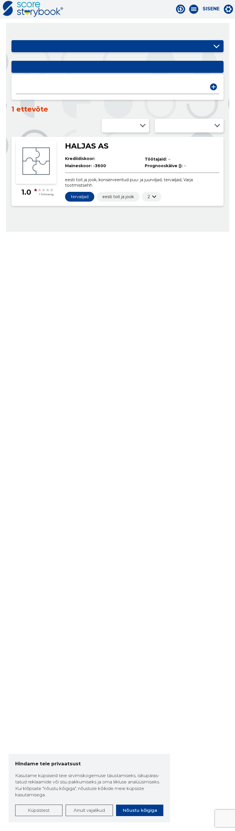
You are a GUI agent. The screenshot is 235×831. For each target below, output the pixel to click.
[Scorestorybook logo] (33, 9)
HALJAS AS (87, 146)
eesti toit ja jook (118, 196)
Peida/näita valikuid (216, 46)
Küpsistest (39, 810)
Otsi (213, 87)
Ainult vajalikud (89, 810)
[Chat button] (180, 9)
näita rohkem (149, 196)
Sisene (211, 8)
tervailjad (80, 196)
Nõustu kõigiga (140, 810)
